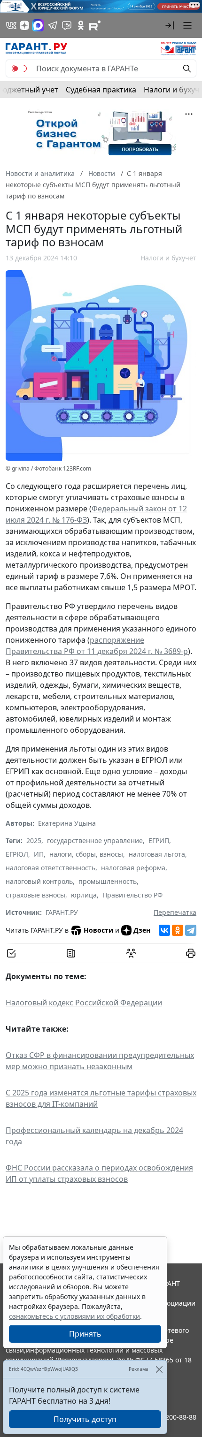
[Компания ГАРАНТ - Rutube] (95, 25)
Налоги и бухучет (168, 257)
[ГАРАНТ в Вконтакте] (11, 25)
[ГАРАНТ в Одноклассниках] (80, 25)
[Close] (159, 1369)
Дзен (141, 930)
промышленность (107, 881)
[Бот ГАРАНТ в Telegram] (66, 25)
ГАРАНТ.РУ (62, 912)
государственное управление (95, 840)
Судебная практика (101, 89)
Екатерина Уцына (67, 823)
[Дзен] (24, 25)
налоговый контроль (39, 881)
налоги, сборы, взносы (86, 854)
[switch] (19, 68)
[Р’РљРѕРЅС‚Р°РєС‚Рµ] (164, 930)
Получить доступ (85, 1419)
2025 (33, 840)
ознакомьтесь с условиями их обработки (74, 1316)
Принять (85, 1334)
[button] (170, 25)
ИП (39, 854)
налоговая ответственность (50, 867)
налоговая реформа (133, 867)
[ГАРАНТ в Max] (38, 25)
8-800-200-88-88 (171, 1417)
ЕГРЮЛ (17, 854)
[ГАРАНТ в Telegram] (52, 25)
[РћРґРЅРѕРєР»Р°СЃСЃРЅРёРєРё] (177, 930)
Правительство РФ (132, 894)
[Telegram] (190, 930)
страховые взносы (35, 894)
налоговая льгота (157, 854)
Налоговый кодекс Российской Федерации (84, 1002)
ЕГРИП (158, 840)
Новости (98, 930)
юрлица (84, 894)
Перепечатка (175, 912)
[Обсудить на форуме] (131, 953)
